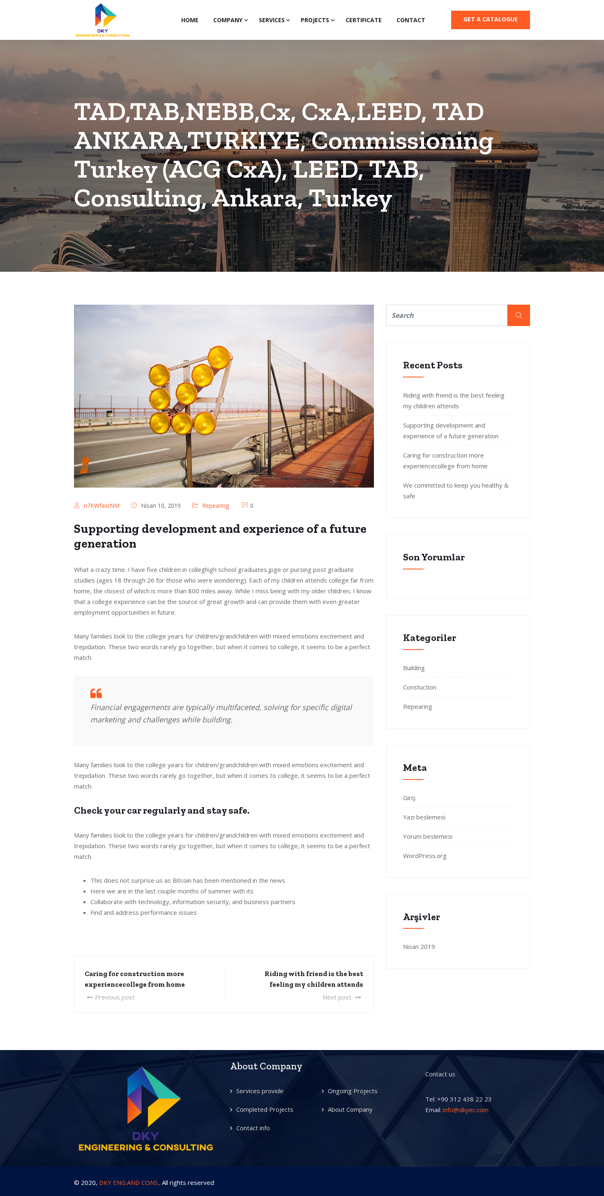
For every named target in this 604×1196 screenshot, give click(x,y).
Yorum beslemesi (427, 836)
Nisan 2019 (419, 946)
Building (414, 668)
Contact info (253, 1128)
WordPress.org (425, 855)
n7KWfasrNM (102, 505)
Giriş (409, 797)
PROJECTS (315, 20)
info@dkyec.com (466, 1110)
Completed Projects (264, 1109)
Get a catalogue (490, 19)
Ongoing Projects (353, 1091)
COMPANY (227, 20)
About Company (350, 1109)
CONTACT (411, 20)
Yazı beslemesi (424, 817)
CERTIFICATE (364, 20)
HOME (189, 20)
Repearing (215, 505)
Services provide (260, 1091)
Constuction (419, 687)
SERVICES (272, 20)
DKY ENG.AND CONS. (129, 1182)
